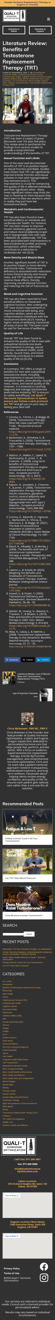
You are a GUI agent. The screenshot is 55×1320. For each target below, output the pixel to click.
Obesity (11, 83)
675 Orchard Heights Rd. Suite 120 (27, 1183)
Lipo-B (5, 1053)
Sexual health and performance (15, 1097)
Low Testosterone (19, 81)
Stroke (5, 1109)
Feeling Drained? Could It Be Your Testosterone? (23, 962)
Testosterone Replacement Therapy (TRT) (20, 1112)
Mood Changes (34, 81)
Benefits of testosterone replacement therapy (22, 987)
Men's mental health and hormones (17, 1072)
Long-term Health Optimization (15, 1059)
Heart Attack (8, 1040)
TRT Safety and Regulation (14, 1119)
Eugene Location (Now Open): (27, 1221)
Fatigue (6, 1028)
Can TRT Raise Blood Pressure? (16, 965)
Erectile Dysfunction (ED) (33, 78)
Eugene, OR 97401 (27, 1227)
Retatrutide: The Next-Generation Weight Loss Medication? (27, 949)
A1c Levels (7, 981)
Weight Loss (8, 1122)
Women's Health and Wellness (15, 1125)
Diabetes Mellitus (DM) (12, 78)
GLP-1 (5, 1034)
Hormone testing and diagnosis (16, 1047)
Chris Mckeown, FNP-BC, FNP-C (27, 728)
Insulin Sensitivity (9, 1050)
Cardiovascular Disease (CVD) (30, 74)
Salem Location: (27, 1181)
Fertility (6, 1031)
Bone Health (12, 74)
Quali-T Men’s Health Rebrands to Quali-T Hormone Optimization (24, 958)
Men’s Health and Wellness (14, 1075)
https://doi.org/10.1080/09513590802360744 (30, 646)
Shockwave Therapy (11, 1100)
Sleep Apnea (8, 1106)
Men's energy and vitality (13, 1069)
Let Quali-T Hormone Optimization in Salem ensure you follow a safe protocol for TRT (26, 400)
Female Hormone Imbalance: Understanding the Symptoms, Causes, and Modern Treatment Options (27, 953)
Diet (4, 1018)
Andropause (8, 984)
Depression (7, 1012)
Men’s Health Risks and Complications (18, 1078)
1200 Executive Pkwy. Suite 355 (27, 1224)
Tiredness (7, 1116)
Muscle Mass (8, 1084)
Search (29, 934)
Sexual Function (21, 83)
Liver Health (7, 1056)
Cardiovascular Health (12, 76)
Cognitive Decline (29, 76)
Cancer (5, 997)
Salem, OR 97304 (27, 1186)
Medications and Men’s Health (15, 1066)
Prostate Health (9, 1091)
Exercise (6, 1025)
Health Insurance (9, 1037)
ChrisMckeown (39, 72)
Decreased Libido (44, 76)
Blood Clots (7, 990)
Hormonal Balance (10, 1044)
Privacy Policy (12, 1268)
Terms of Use (11, 1273)
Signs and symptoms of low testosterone (20, 1103)
